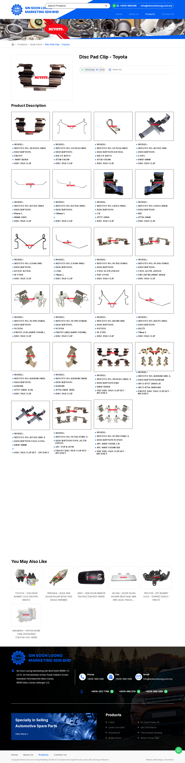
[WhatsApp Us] (178, 750)
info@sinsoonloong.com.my (158, 679)
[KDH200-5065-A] (154, 370)
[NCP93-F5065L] (30, 313)
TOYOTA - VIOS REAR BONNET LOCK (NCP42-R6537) (26, 596)
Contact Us (168, 14)
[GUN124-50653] (113, 140)
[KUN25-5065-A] (30, 429)
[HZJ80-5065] (113, 313)
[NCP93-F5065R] (72, 313)
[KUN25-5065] (154, 140)
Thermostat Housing (151, 732)
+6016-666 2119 (127, 691)
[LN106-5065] (30, 255)
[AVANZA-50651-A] (113, 371)
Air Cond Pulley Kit (150, 722)
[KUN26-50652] (72, 198)
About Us (134, 14)
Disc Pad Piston (148, 727)
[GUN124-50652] (72, 140)
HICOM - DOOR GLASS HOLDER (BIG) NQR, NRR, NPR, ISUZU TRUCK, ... (124, 596)
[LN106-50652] (72, 255)
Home (119, 14)
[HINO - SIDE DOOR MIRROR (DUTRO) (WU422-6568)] (91, 577)
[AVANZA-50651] (30, 140)
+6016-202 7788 (100, 691)
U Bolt (111, 722)
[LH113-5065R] (154, 198)
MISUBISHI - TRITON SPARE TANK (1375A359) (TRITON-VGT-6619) (26, 634)
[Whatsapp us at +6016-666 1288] (166, 692)
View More (21, 734)
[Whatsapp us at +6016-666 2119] (138, 692)
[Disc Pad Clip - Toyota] (41, 77)
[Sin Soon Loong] (35, 10)
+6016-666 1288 (95, 679)
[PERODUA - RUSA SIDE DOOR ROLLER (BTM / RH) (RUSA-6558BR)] (59, 577)
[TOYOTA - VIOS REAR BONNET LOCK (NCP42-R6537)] (26, 577)
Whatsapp (89, 70)
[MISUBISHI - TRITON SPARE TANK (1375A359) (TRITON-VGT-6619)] (26, 615)
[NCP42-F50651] (113, 255)
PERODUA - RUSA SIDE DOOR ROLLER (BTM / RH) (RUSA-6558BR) (59, 596)
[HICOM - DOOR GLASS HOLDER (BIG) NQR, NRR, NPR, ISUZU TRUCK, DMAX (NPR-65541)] (124, 577)
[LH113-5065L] (113, 198)
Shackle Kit (114, 732)
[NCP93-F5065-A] (113, 428)
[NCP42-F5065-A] (72, 429)
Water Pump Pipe (149, 738)
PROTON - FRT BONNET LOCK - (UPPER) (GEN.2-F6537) (156, 596)
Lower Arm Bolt (116, 727)
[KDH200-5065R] (72, 370)
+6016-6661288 (128, 5)
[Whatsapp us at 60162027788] (112, 692)
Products (150, 14)
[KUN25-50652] (30, 198)
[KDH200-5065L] (30, 370)
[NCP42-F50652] (154, 255)
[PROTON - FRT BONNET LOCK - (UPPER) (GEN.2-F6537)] (156, 577)
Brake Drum (114, 738)
